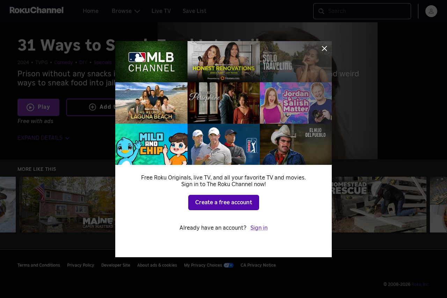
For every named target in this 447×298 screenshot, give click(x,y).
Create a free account (223, 202)
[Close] (324, 48)
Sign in (259, 228)
